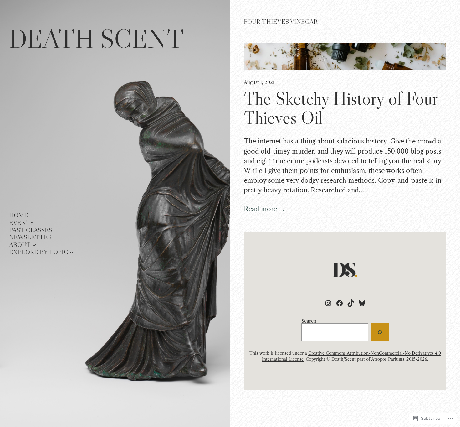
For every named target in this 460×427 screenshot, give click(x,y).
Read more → (264, 209)
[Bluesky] (362, 303)
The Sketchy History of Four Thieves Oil (340, 108)
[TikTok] (351, 303)
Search (308, 321)
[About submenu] (34, 245)
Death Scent (96, 38)
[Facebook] (339, 303)
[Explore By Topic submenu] (72, 252)
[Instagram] (328, 303)
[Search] (380, 332)
